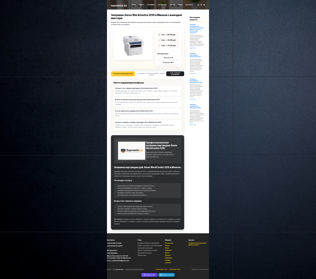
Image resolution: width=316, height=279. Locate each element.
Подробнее (193, 73)
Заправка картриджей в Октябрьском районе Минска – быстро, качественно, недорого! (197, 28)
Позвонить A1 (168, 57)
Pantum (167, 260)
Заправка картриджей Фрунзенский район (196, 80)
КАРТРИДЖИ (162, 4)
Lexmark (168, 262)
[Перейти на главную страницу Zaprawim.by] (119, 5)
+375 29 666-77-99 (161, 269)
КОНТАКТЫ (189, 4)
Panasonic (168, 258)
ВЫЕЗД (180, 4)
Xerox (167, 253)
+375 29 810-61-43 (174, 269)
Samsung (168, 250)
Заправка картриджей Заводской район (195, 106)
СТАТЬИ (172, 4)
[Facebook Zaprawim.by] (201, 5)
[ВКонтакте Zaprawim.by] (204, 5)
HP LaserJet (169, 243)
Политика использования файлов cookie (197, 244)
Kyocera (168, 255)
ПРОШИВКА (151, 4)
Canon (167, 245)
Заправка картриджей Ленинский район (195, 55)
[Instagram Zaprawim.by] (198, 5)
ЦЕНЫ (134, 4)
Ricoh (167, 248)
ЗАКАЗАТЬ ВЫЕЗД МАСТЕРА (123, 73)
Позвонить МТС (168, 62)
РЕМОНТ (141, 4)
